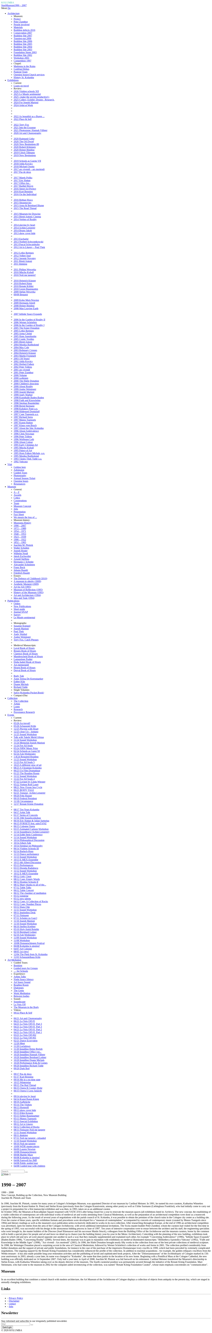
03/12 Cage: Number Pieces (27, 904)
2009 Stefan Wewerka (24, 291)
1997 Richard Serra (23, 417)
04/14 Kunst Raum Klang (26, 1099)
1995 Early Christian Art (26, 445)
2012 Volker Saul (22, 255)
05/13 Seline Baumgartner (26, 1115)
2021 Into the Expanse (25, 127)
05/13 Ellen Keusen (23, 1113)
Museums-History (22, 523)
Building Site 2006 (23, 41)
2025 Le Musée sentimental (27, 94)
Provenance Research (24, 712)
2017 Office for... (22, 183)
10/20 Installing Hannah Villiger (29, 1054)
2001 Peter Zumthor (23, 372)
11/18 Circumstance (23, 801)
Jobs (16, 509)
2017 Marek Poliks (23, 177)
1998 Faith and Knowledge (27, 400)
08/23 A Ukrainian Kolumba (28, 767)
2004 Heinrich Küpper (25, 353)
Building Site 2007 (23, 35)
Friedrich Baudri (22, 573)
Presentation (20, 511)
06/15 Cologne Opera (24, 826)
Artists (17, 703)
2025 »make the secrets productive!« (32, 97)
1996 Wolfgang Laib (24, 439)
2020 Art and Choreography (27, 133)
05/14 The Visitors (23, 1104)
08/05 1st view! (21, 951)
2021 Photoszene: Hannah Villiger (30, 130)
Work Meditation (22, 993)
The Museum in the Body (26, 1007)
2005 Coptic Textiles (24, 339)
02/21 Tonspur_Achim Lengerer (29, 793)
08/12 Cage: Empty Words (27, 879)
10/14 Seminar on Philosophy (28, 845)
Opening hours (21, 481)
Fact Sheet (19, 514)
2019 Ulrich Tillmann (24, 152)
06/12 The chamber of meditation (30, 893)
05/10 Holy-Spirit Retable (26, 929)
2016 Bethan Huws (23, 200)
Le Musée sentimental (24, 617)
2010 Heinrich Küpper (25, 280)
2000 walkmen (21, 378)
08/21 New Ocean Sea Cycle (28, 787)
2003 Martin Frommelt (25, 355)
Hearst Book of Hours (24, 667)
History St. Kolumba (24, 77)
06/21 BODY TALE (24, 790)
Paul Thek (19, 631)
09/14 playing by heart (25, 1096)
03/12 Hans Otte (22, 907)
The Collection (21, 701)
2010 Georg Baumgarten (26, 289)
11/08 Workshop (22, 940)
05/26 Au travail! (22, 723)
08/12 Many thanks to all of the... (30, 884)
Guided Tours (20, 472)
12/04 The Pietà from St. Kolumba (30, 954)
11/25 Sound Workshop (25, 734)
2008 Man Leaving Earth (26, 308)
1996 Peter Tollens (23, 436)
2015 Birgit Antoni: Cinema (27, 216)
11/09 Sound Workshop (25, 937)
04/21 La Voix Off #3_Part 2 (28, 1029)
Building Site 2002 (23, 55)
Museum (10, 5)
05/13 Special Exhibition (26, 1121)
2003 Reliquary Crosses (25, 350)
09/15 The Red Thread (25, 1085)
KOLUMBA (7, 2)
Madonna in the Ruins (24, 66)
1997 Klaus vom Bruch (25, 425)
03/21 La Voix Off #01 (25, 1038)
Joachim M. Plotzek (23, 545)
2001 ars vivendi (22, 369)
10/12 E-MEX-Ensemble (26, 873)
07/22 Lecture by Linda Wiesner (29, 781)
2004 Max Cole (21, 347)
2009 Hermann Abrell (24, 303)
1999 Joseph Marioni (24, 392)
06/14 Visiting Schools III (26, 848)
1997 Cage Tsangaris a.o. (26, 414)
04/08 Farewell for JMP (25, 1160)
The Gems (19, 990)
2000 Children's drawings (26, 383)
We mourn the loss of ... (25, 517)
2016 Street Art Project (25, 188)
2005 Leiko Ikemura (24, 330)
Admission (19, 470)
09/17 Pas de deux (23, 1074)
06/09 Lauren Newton (24, 1149)
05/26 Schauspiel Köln (25, 726)
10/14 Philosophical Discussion (29, 840)
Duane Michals (21, 684)
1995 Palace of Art (23, 450)
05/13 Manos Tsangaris (25, 1118)
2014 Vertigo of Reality (25, 219)
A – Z (16, 492)
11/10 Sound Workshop (25, 923)
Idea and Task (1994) (24, 598)
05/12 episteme (21, 896)
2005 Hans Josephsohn (25, 336)
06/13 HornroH (21, 1107)
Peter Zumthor (21, 21)
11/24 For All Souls (23, 745)
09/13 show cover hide (25, 1110)
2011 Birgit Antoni (23, 261)
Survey (17, 614)
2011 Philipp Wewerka (25, 269)
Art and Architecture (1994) (27, 595)
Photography (20, 475)
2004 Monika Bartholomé (26, 344)
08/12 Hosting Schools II (26, 882)
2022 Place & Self (23, 119)
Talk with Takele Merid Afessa (29, 737)
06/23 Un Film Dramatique (27, 770)
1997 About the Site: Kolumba (29, 428)
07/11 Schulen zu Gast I (25, 918)
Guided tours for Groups (26, 968)
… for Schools (21, 971)
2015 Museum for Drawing (27, 214)
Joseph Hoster (20, 550)
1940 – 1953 (20, 534)
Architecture (13, 13)
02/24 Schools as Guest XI (27, 751)
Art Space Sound (22, 982)
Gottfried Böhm (21, 69)
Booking (18, 965)
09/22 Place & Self (23, 1012)
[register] (32, 1324)
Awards (17, 495)
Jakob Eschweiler (22, 556)
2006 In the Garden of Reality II (29, 319)
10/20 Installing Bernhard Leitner (30, 1057)
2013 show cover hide (24, 233)
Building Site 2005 (23, 44)
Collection (12, 698)
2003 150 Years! (22, 358)
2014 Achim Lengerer (24, 227)
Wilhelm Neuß (21, 553)
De (9, 8)
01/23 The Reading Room (26, 773)
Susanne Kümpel (22, 626)
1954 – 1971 (20, 531)
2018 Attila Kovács (23, 163)
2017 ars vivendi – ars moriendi (29, 169)
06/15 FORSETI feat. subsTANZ (30, 823)
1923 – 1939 (20, 536)
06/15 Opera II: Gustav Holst (28, 1088)
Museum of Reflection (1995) (28, 589)
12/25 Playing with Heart (26, 729)
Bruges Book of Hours (25, 651)
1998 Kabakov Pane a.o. (26, 408)
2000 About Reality (23, 386)
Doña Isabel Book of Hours (27, 662)
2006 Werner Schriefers (25, 322)
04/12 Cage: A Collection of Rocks (31, 901)
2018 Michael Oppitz (24, 166)
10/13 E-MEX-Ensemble (26, 859)
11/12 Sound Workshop (25, 776)
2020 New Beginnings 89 (26, 144)
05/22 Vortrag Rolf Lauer (26, 784)
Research (18, 709)
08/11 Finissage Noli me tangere (29, 1129)
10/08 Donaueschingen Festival (29, 943)
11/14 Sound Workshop (25, 837)
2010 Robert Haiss (23, 283)
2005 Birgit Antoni (23, 342)
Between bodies (21, 996)
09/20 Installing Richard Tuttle (28, 1065)
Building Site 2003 (23, 49)
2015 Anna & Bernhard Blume (29, 205)
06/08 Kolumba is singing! (27, 946)
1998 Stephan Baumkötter (26, 403)
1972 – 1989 (20, 528)
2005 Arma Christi (23, 333)
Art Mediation (14, 960)
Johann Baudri (21, 570)
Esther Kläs (19, 681)
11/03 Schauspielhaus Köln (27, 957)
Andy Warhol (20, 634)
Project (17, 19)
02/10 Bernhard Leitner (25, 932)
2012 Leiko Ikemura (24, 252)
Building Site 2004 (23, 46)
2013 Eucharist (21, 239)
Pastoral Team (20, 72)
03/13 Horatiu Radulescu (26, 868)
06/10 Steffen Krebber (25, 926)
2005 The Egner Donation (26, 328)
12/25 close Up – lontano (26, 731)
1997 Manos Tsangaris (25, 420)
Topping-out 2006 (22, 38)
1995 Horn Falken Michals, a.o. (29, 453)
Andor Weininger (22, 637)
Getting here (20, 467)
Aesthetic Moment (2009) (26, 584)
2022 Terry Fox (21, 124)
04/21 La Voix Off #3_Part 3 (28, 1024)
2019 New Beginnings (25, 155)
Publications (13, 600)
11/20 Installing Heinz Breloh (28, 1049)
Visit (9, 464)
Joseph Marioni (21, 628)
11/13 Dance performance (26, 854)
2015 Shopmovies (22, 202)
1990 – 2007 (20, 5)
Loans (17, 706)
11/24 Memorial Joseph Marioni (29, 742)
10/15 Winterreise (22, 1082)
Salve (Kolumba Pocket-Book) (29, 692)
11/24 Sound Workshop (25, 740)
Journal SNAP (21, 612)
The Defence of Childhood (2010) (30, 578)
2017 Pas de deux (22, 172)
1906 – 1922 (20, 539)
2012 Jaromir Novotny (25, 258)
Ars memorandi (21, 664)
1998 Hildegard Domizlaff (27, 411)
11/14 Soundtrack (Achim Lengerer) (31, 832)
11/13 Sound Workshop (25, 857)
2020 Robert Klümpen (25, 147)
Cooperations (20, 500)
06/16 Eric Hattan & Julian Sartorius (31, 820)
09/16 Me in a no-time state (27, 1079)
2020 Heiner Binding (24, 149)
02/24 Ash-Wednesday (25, 754)
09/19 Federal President (25, 798)
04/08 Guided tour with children (29, 1166)
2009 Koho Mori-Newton (26, 300)
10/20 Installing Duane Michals (29, 1060)
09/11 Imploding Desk (25, 912)
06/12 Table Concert (24, 890)
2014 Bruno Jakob (23, 230)
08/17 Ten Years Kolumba (26, 809)
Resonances (19, 484)
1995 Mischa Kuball (24, 447)
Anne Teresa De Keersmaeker (28, 678)
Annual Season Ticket (24, 478)
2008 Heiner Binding (24, 305)
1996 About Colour (23, 442)
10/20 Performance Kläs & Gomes (30, 1063)
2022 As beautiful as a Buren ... (29, 116)
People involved (21, 24)
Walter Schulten (21, 548)
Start (3, 5)
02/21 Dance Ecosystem (25, 1040)
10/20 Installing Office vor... (27, 1051)
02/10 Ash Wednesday (25, 935)
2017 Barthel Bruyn (23, 186)
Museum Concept (22, 506)
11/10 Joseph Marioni (24, 921)
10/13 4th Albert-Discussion (27, 862)
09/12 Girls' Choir (22, 876)
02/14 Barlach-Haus (23, 851)
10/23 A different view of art (27, 765)
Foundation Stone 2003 (25, 52)
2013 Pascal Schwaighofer (27, 244)
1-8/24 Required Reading (26, 756)
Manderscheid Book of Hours (28, 656)
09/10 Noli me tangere (25, 1143)
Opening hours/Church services (29, 74)
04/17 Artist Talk (22, 812)
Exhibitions (13, 80)
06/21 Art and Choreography (28, 1018)
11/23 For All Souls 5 (24, 762)
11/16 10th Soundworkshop (27, 818)
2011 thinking (20, 264)
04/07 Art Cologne (23, 948)
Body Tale (19, 676)
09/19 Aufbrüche (22, 1102)
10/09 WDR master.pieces (26, 1146)
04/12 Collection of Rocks (26, 1127)
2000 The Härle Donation (26, 381)
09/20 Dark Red (21, 1068)
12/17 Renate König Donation (28, 804)
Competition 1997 (22, 60)
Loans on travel (21, 85)
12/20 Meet (19, 1043)
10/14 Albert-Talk (22, 843)
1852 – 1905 (20, 542)
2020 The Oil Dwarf (24, 141)
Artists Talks (20, 976)
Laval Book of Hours (24, 648)
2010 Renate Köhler (24, 286)
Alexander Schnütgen (24, 564)
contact (12, 1303)
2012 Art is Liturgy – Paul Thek (29, 247)
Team (16, 503)
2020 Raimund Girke (24, 138)
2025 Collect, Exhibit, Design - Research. (34, 99)
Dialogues (19, 987)
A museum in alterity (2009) (27, 581)
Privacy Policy (16, 1298)
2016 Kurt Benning (23, 191)
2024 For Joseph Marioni (26, 102)
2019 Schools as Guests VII (27, 161)
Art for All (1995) (22, 587)
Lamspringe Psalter (23, 659)
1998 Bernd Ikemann (24, 406)
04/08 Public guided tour (26, 1163)
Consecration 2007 (23, 33)
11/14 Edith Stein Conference (28, 834)
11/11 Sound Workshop (25, 909)
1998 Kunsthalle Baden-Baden (29, 397)
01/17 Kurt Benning (23, 1076)
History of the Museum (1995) (28, 592)
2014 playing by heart (24, 225)
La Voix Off (20, 1004)
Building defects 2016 (24, 30)
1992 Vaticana (21, 461)
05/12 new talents (22, 898)
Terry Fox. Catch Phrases (26, 639)
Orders (17, 603)
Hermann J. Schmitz (24, 561)
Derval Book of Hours (25, 670)
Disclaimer (14, 1301)
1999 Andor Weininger (25, 389)
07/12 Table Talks (22, 887)
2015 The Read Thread (25, 208)
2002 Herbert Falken (24, 364)
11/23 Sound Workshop (25, 759)
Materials (18, 27)
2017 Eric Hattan (22, 180)
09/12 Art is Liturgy (23, 1124)
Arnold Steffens (21, 559)
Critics (17, 497)
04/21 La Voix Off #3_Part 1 (28, 1032)
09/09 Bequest (21, 294)
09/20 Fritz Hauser (23, 795)
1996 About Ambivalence (26, 431)
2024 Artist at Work (23, 105)
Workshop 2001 (21, 58)
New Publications (22, 606)
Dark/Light (7, 1327)
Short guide (19, 609)
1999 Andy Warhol (23, 394)
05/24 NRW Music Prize (26, 748)
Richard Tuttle (21, 687)
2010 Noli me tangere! (25, 275)
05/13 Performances (23, 865)
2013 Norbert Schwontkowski (28, 241)
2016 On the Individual (25, 194)
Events (10, 715)
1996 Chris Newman (24, 433)
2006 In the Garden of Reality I (29, 325)
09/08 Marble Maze (23, 1154)
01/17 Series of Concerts (26, 815)
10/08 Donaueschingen (25, 1152)
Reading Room (21, 985)
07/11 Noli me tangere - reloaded (30, 1138)
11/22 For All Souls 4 (24, 779)
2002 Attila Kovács (23, 361)
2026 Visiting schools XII (26, 91)
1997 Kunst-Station (23, 422)
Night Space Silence (24, 979)
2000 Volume (20, 375)
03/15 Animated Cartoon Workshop (31, 829)
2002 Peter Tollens (23, 367)
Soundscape (19, 1001)
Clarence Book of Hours (26, 653)
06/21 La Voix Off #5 (24, 1021)
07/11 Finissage (21, 915)
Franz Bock (19, 567)
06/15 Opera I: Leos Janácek (28, 1090)
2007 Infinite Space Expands (28, 314)
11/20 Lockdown (22, 1046)
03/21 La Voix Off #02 (25, 1035)
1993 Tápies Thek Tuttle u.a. (28, 458)
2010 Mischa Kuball (24, 272)
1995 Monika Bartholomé (26, 456)
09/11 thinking (21, 1135)
